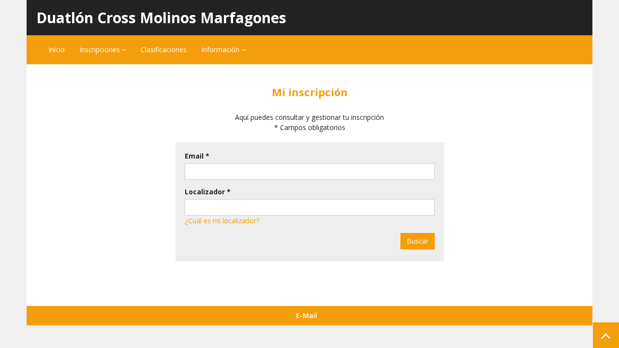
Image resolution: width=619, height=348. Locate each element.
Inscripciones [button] (100, 49)
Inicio (56, 49)
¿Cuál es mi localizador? (222, 220)
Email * (197, 155)
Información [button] (221, 49)
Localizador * (208, 191)
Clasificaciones (164, 49)
